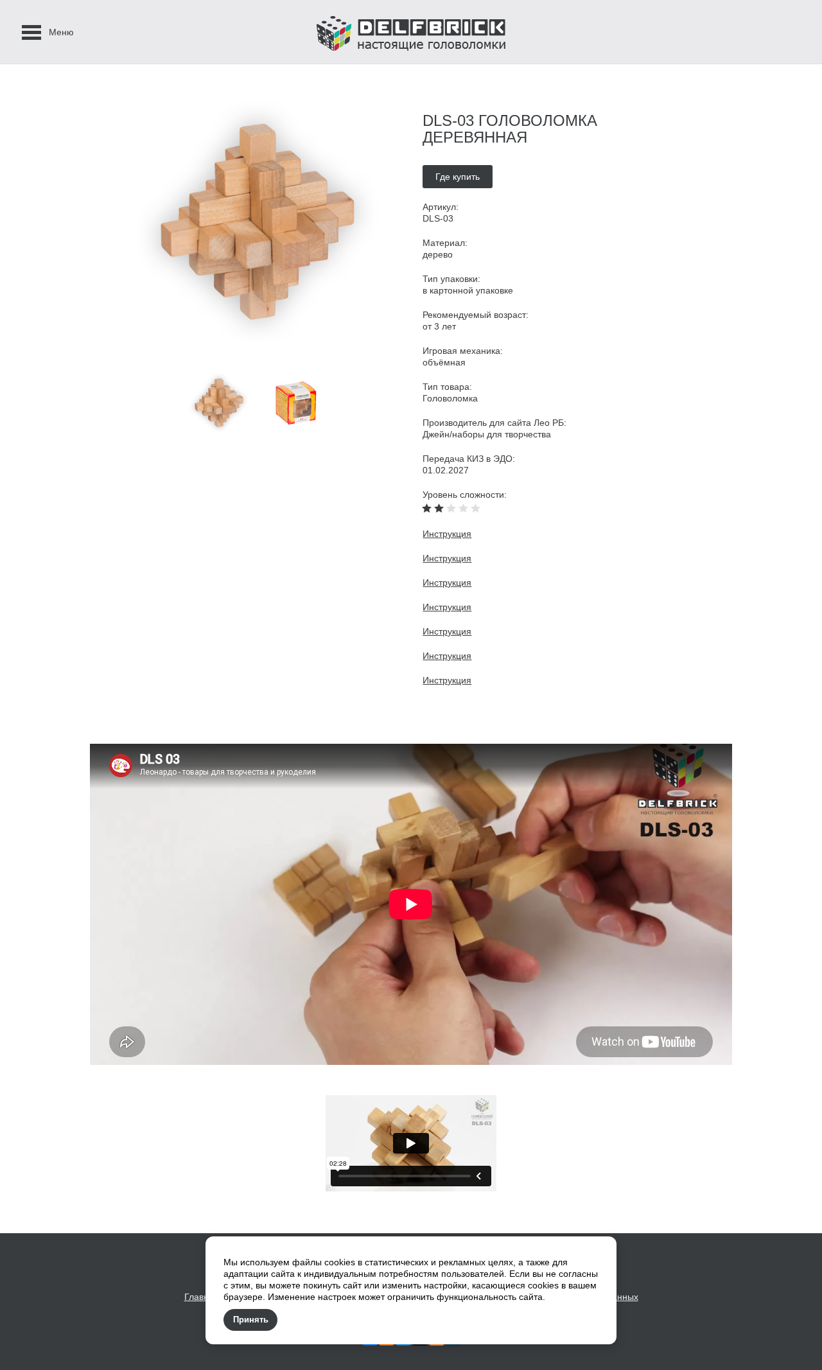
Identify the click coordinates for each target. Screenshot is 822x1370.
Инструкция (447, 534)
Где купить (457, 176)
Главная (201, 1297)
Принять (250, 1319)
